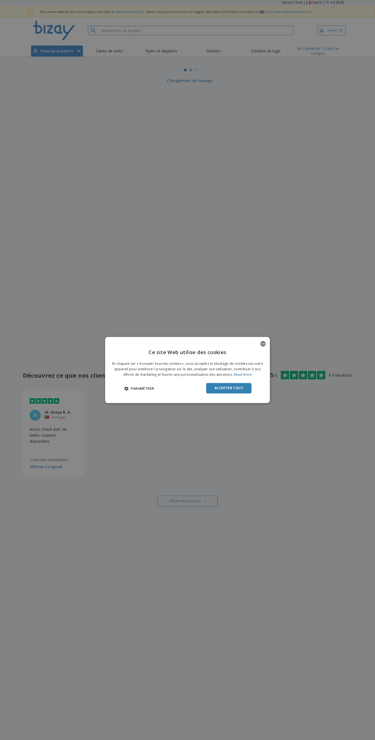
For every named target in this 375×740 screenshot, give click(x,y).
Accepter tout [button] (228, 388)
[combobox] (263, 343)
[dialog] (187, 370)
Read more (243, 374)
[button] (139, 388)
